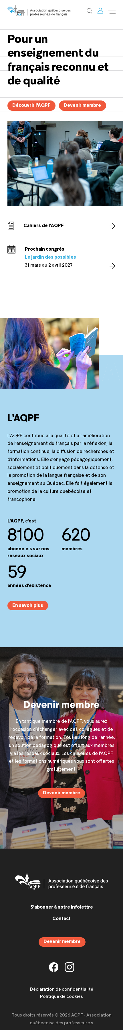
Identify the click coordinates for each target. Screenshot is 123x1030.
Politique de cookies (61, 997)
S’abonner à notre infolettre (61, 907)
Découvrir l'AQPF (31, 105)
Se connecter (100, 11)
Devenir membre (82, 105)
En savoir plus (27, 605)
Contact (61, 919)
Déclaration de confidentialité (61, 990)
